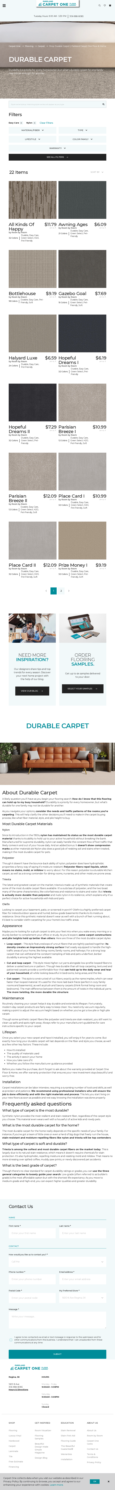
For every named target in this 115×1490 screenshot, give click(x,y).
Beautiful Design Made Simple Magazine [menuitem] (41, 1448)
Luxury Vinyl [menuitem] (15, 1435)
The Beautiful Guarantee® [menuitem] (68, 1447)
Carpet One (14, 46)
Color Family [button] (80, 139)
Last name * (65, 1226)
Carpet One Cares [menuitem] (93, 1442)
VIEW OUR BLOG (29, 691)
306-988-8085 (76, 16)
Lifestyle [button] (30, 139)
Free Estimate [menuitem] (16, 1461)
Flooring (29, 46)
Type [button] (80, 130)
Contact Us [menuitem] (92, 1449)
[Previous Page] (46, 590)
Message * (14, 1309)
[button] (99, 6)
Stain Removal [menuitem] (68, 1430)
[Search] (103, 104)
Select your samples (80, 688)
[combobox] (55, 104)
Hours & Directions (18, 1389)
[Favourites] (104, 6)
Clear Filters (46, 123)
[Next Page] (68, 590)
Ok (94, 1481)
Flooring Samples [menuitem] (39, 1437)
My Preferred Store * (69, 1291)
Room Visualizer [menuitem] (43, 1430)
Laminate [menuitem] (13, 1451)
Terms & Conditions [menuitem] (92, 1455)
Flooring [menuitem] (13, 1430)
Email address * (66, 1272)
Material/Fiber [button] (30, 130)
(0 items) (110, 5)
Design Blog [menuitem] (41, 1458)
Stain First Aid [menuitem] (68, 1435)
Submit (57, 1354)
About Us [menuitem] (91, 1430)
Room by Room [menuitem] (95, 1435)
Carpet (41, 46)
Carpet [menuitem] (12, 1446)
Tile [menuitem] (10, 1456)
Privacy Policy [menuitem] (94, 1462)
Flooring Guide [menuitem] (68, 1441)
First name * (15, 1226)
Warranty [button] (55, 148)
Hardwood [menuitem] (14, 1441)
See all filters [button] (55, 157)
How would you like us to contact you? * (28, 1255)
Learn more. (56, 1485)
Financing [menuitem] (14, 1467)
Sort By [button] (95, 172)
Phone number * (17, 1272)
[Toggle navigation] (4, 5)
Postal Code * (15, 1291)
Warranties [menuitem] (66, 1454)
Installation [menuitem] (66, 1459)
